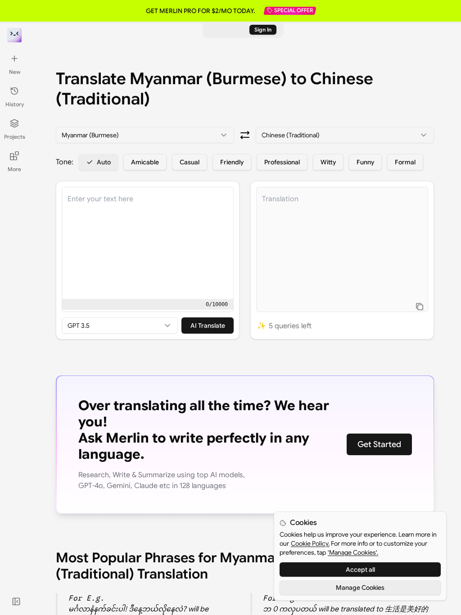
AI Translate (207, 325)
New (14, 71)
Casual (189, 162)
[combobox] (145, 135)
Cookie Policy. (310, 543)
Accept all (360, 569)
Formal (405, 162)
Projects (14, 136)
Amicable (145, 162)
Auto (104, 162)
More (14, 169)
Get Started (379, 444)
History (14, 104)
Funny (365, 162)
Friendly (232, 162)
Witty (328, 162)
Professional (282, 162)
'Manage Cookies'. (353, 552)
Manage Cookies (360, 587)
